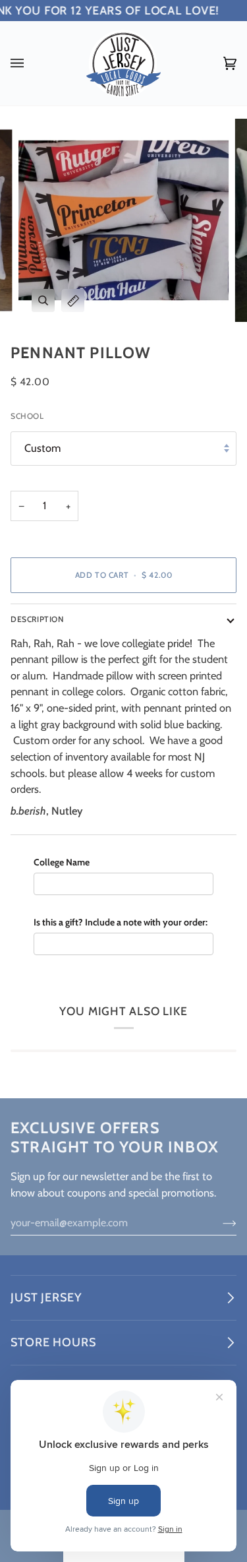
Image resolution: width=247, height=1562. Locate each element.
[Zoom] (43, 300)
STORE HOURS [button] (53, 1342)
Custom (42, 447)
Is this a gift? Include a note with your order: (120, 922)
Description (37, 619)
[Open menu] (30, 63)
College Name (62, 862)
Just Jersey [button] (46, 1297)
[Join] (219, 1223)
